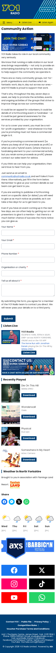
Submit (8, 318)
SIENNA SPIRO (27, 349)
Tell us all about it (11, 280)
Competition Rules (27, 625)
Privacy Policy (41, 621)
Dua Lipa (25, 431)
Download (29, 395)
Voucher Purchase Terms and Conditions (28, 628)
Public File (26, 621)
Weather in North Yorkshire (22, 471)
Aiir (51, 646)
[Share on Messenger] (12, 502)
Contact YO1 (12, 621)
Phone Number (10, 253)
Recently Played (14, 379)
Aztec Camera (28, 453)
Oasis (24, 410)
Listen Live (29, 352)
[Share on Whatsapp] (26, 502)
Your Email (7, 240)
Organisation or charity (14, 267)
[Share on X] (19, 502)
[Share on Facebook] (4, 502)
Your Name (8, 227)
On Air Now (46, 9)
